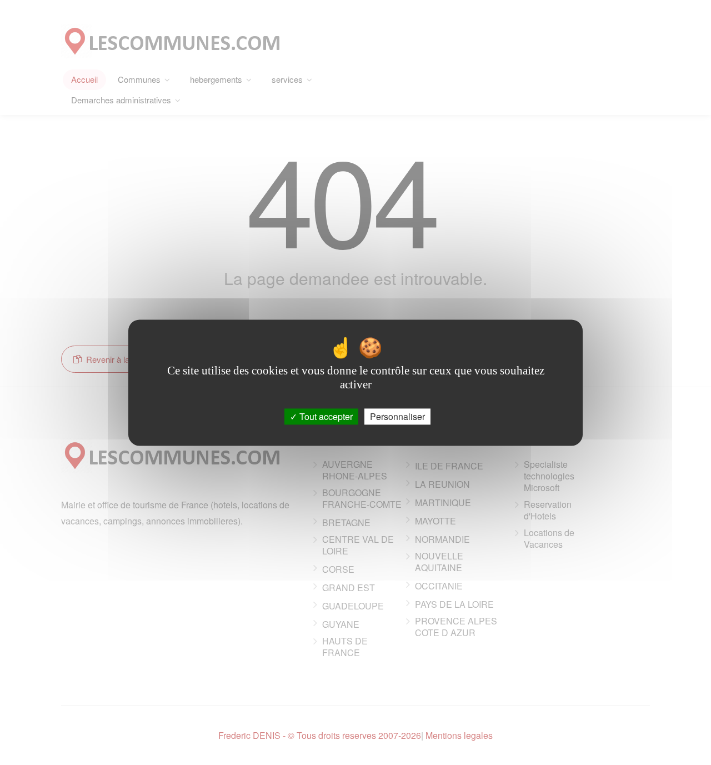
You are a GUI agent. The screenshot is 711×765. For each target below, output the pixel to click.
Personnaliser (397, 416)
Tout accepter (325, 416)
